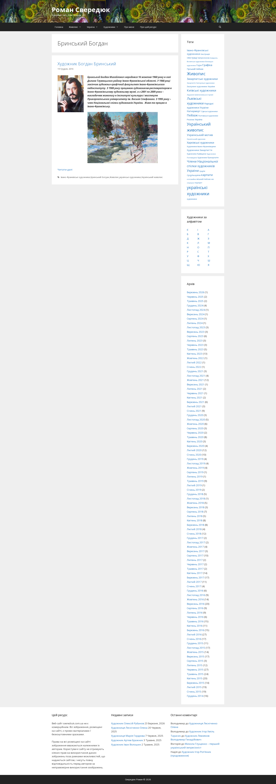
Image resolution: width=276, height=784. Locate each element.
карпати (207, 175)
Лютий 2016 (194, 634)
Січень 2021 (194, 410)
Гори (199, 65)
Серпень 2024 (195, 318)
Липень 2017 (195, 560)
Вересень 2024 (195, 314)
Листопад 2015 (196, 647)
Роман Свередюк (81, 9)
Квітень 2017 (194, 573)
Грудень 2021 (195, 371)
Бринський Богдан (100, 177)
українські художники (130, 177)
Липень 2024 (195, 323)
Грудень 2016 (195, 590)
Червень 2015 (195, 669)
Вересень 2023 (195, 331)
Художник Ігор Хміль (201, 731)
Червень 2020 (195, 432)
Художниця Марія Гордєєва (128, 735)
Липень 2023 (195, 340)
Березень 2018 (195, 525)
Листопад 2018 (196, 498)
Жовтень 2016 (195, 599)
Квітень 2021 (194, 397)
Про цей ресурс (148, 26)
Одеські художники (209, 111)
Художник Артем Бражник (127, 740)
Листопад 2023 (196, 327)
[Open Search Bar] (220, 27)
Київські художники (201, 90)
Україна (91, 26)
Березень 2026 (195, 292)
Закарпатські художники (202, 79)
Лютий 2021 (194, 406)
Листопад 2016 (196, 595)
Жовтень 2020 (195, 424)
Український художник (196, 139)
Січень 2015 (194, 691)
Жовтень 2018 (195, 502)
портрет (198, 182)
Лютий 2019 (194, 485)
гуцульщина (194, 175)
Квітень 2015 (194, 678)
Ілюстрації (192, 57)
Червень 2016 (195, 617)
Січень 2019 (194, 489)
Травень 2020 (195, 437)
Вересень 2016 (195, 603)
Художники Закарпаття (199, 150)
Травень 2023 (195, 349)
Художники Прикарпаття (208, 157)
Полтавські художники (208, 116)
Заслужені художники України (201, 86)
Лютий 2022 (194, 362)
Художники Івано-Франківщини (201, 146)
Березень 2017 (195, 577)
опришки (190, 183)
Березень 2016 (195, 630)
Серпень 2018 (195, 511)
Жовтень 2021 (195, 380)
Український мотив (200, 135)
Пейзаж (192, 115)
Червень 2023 (195, 345)
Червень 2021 (195, 393)
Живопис (73, 26)
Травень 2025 (195, 301)
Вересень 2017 (195, 551)
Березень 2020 (195, 446)
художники (192, 199)
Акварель (214, 58)
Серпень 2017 (195, 555)
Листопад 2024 (196, 309)
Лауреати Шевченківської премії (200, 95)
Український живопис (152, 177)
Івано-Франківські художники (75, 177)
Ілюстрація (205, 54)
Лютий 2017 (194, 581)
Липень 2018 (195, 516)
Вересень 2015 (195, 656)
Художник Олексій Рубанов (127, 723)
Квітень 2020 (194, 441)
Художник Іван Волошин (126, 744)
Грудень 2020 (195, 415)
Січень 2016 (194, 639)
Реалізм (190, 119)
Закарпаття (191, 83)
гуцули (202, 171)
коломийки (191, 179)
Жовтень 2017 (195, 546)
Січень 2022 (194, 367)
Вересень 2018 (195, 507)
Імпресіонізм (204, 58)
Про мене (129, 26)
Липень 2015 (195, 665)
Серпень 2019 (195, 472)
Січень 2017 (194, 586)
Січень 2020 (194, 454)
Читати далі (64, 169)
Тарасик (176, 735)
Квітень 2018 (194, 520)
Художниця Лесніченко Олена (129, 727)
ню (212, 179)
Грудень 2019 (195, 459)
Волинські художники (196, 61)
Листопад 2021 (196, 375)
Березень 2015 (195, 682)
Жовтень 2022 (195, 358)
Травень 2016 (195, 621)
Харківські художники (200, 142)
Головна (59, 26)
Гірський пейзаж (195, 68)
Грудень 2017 (195, 538)
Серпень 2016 (195, 608)
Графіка (207, 65)
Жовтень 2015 (195, 652)
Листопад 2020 (196, 419)
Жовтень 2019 (195, 467)
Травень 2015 (195, 674)
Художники (109, 26)
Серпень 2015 (195, 660)
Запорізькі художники (205, 83)
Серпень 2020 (195, 428)
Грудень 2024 (195, 305)
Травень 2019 (195, 481)
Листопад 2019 (196, 463)
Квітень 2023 (194, 353)
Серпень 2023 (195, 336)
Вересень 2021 (195, 384)
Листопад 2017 (196, 542)
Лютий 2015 (194, 687)
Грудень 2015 (195, 643)
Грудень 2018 (195, 494)
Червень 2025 (195, 296)
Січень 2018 (194, 533)
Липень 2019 (195, 476)
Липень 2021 (195, 388)
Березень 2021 (195, 402)
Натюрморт (194, 111)
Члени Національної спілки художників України (202, 165)
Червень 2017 (195, 564)
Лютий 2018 (194, 529)
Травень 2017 (195, 568)
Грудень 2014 (195, 696)
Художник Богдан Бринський (86, 64)
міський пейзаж (204, 179)
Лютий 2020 (194, 450)
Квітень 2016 (194, 625)
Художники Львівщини (196, 154)
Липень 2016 (195, 612)
